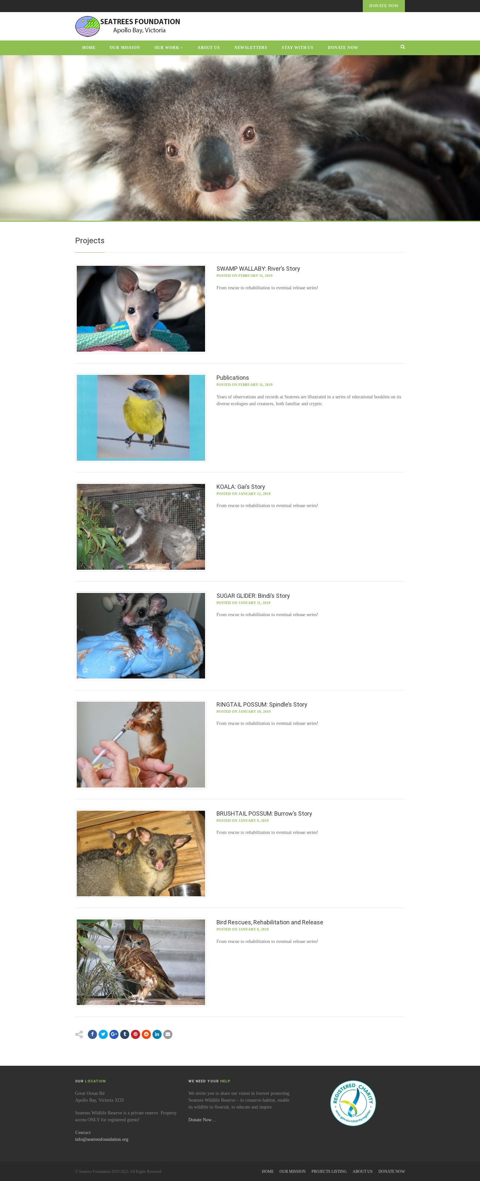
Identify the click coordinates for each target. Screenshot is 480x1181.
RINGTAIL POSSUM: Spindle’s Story (261, 704)
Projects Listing (329, 1171)
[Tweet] (103, 1034)
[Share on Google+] (114, 1034)
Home (88, 47)
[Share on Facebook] (92, 1034)
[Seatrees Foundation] (128, 26)
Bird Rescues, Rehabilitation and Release (269, 922)
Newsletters (250, 47)
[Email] (157, 1034)
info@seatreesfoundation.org (101, 1139)
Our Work (166, 47)
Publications (232, 377)
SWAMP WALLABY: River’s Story (258, 268)
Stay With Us (297, 47)
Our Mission (125, 47)
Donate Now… (202, 1119)
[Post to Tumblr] (124, 1034)
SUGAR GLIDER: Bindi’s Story (253, 595)
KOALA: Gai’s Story (240, 486)
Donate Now (383, 6)
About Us (209, 47)
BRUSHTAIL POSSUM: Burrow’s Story (264, 813)
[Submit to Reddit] (135, 1034)
